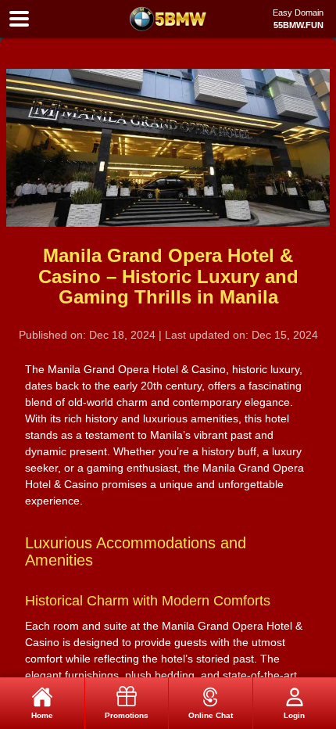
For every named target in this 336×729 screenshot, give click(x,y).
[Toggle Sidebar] (19, 19)
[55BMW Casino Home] (168, 18)
